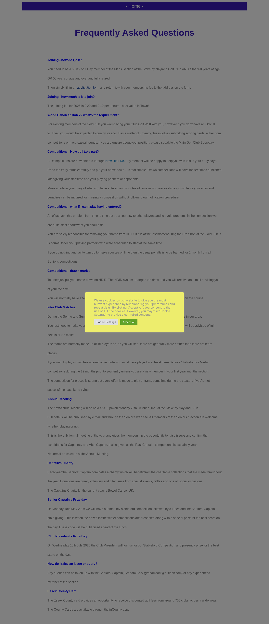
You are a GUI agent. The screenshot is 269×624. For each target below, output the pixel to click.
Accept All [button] (129, 322)
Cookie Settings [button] (106, 322)
